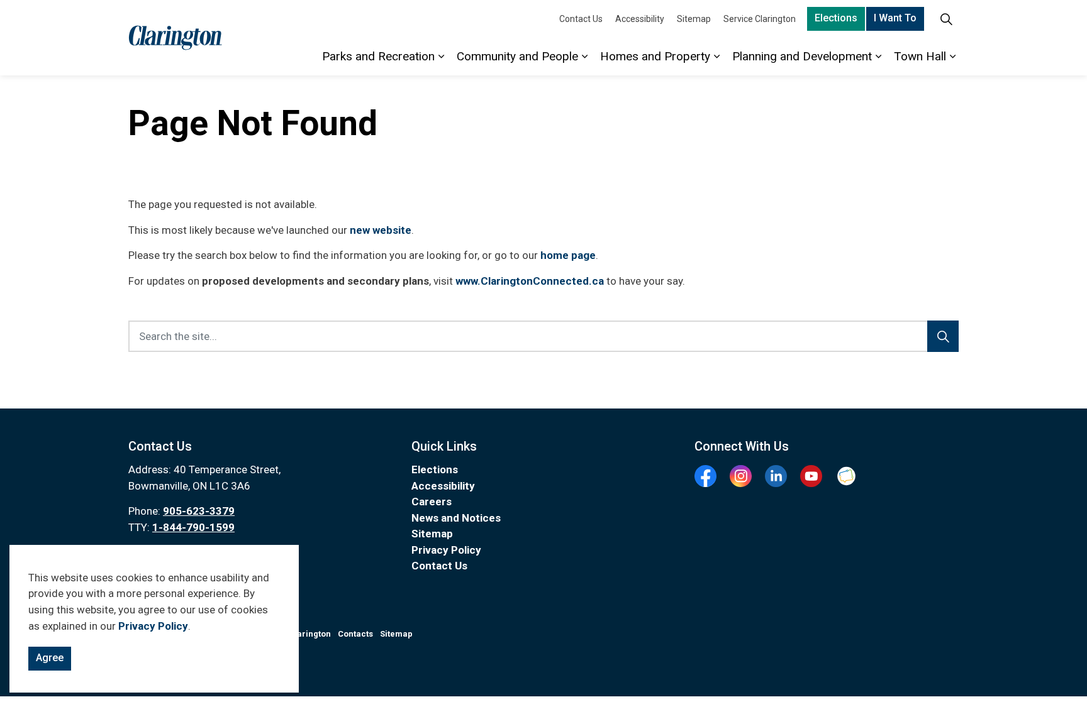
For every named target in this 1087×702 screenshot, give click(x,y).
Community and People (517, 56)
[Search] (943, 336)
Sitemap (694, 19)
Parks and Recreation (378, 56)
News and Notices (456, 518)
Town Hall (920, 56)
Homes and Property (655, 56)
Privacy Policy (153, 626)
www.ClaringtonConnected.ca (529, 281)
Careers (431, 501)
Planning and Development (802, 56)
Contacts (355, 634)
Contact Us (581, 19)
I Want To (895, 18)
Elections (836, 18)
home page (568, 255)
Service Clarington (759, 19)
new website (380, 230)
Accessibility (639, 19)
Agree (50, 658)
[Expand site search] (946, 19)
